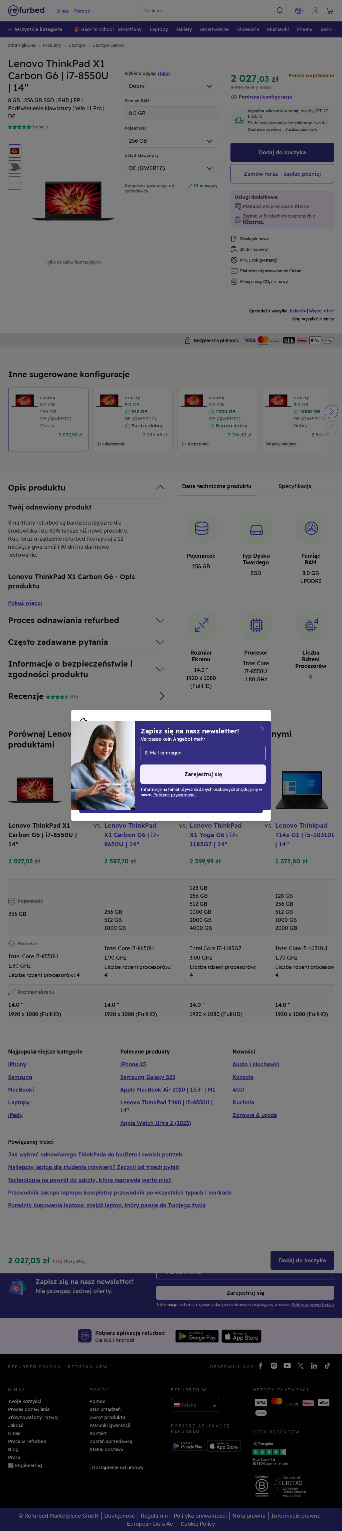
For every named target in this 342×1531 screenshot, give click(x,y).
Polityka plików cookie (118, 758)
